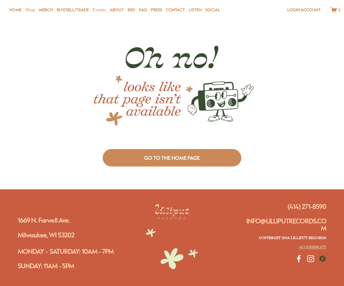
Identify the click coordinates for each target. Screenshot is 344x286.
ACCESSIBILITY (312, 247)
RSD (131, 9)
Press (156, 9)
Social (212, 9)
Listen (195, 9)
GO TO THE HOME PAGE (172, 157)
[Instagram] (310, 258)
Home (15, 9)
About (117, 9)
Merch (46, 9)
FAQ (143, 9)
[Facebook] (299, 258)
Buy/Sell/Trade (73, 9)
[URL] (322, 258)
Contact (175, 9)
